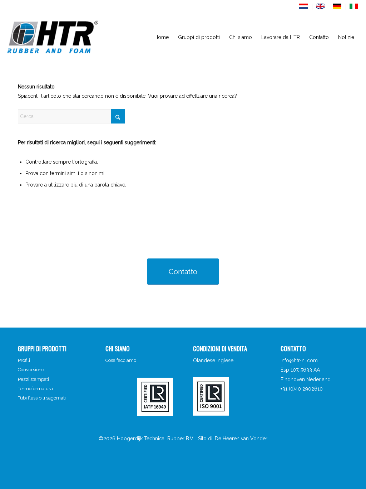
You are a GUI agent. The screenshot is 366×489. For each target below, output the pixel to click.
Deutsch (337, 6)
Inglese (225, 360)
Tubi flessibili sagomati (42, 398)
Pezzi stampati (33, 379)
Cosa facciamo (120, 360)
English (320, 6)
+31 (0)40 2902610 (302, 389)
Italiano (354, 6)
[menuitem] (304, 7)
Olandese (204, 360)
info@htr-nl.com (299, 360)
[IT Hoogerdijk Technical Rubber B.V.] (65, 37)
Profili (24, 360)
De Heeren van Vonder (241, 438)
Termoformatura (35, 388)
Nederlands (303, 6)
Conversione (31, 369)
